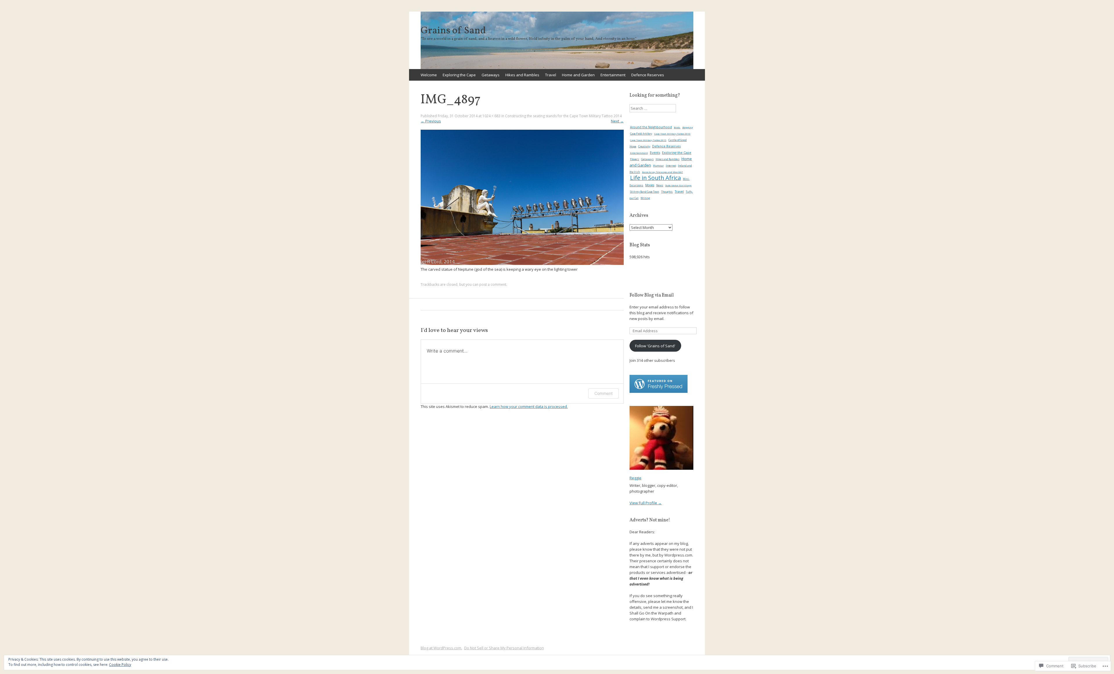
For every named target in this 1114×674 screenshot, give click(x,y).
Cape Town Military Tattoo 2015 (648, 140)
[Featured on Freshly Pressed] (659, 391)
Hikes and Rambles (522, 74)
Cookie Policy (120, 664)
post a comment (492, 284)
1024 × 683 (491, 115)
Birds (677, 127)
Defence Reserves (647, 74)
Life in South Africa (655, 178)
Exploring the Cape (459, 74)
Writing (645, 198)
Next (617, 121)
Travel (550, 74)
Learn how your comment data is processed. (529, 406)
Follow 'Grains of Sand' (655, 345)
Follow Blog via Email (652, 295)
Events (655, 152)
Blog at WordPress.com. (441, 647)
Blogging (687, 127)
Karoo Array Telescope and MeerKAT (662, 172)
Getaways (491, 74)
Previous (431, 121)
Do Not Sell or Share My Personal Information (504, 647)
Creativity (644, 146)
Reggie (635, 477)
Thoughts (667, 191)
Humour (658, 165)
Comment (603, 393)
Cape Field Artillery (641, 133)
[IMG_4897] (522, 263)
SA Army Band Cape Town (644, 191)
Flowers (634, 159)
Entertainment (613, 74)
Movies (649, 185)
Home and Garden (578, 74)
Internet (671, 165)
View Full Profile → (646, 502)
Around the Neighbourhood (651, 127)
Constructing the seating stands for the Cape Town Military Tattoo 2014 (563, 115)
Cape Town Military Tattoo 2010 (672, 133)
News (659, 185)
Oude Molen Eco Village (678, 185)
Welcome (429, 74)
